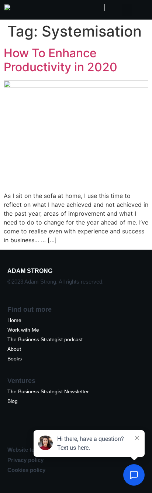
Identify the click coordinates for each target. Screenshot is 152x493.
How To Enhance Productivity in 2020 (60, 60)
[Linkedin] (16, 429)
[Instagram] (39, 429)
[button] (127, 10)
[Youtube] (83, 429)
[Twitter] (61, 429)
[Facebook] (105, 429)
